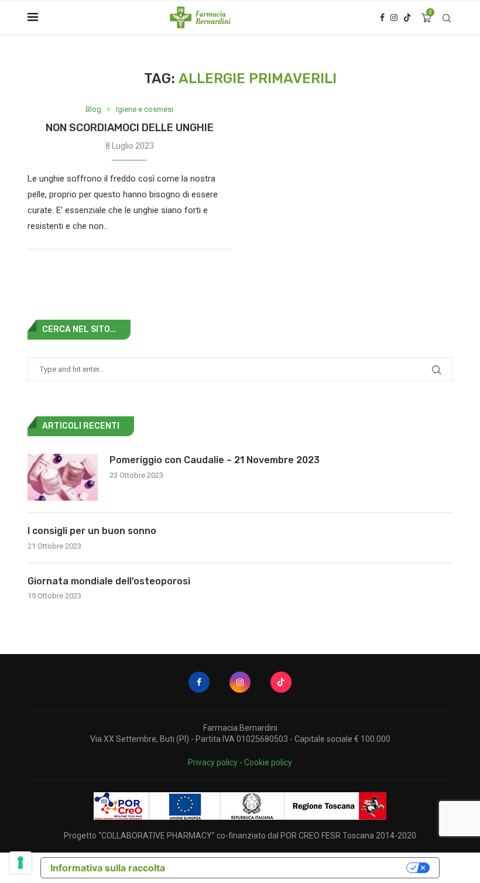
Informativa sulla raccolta (107, 868)
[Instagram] (393, 18)
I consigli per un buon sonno (92, 530)
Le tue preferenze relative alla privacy (291, 868)
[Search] (446, 18)
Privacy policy (213, 762)
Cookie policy (268, 762)
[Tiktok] (407, 18)
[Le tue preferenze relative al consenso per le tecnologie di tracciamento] (20, 862)
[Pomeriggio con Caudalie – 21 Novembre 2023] (63, 477)
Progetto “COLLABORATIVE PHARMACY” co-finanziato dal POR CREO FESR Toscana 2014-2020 (240, 835)
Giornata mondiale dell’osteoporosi (109, 581)
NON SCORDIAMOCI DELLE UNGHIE (130, 127)
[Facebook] (382, 18)
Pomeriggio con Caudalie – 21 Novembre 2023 (214, 460)
